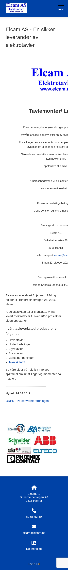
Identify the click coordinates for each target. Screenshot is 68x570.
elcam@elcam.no (33, 533)
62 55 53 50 (34, 516)
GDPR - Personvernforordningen (27, 400)
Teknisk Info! (17, 362)
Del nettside (34, 549)
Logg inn (34, 564)
